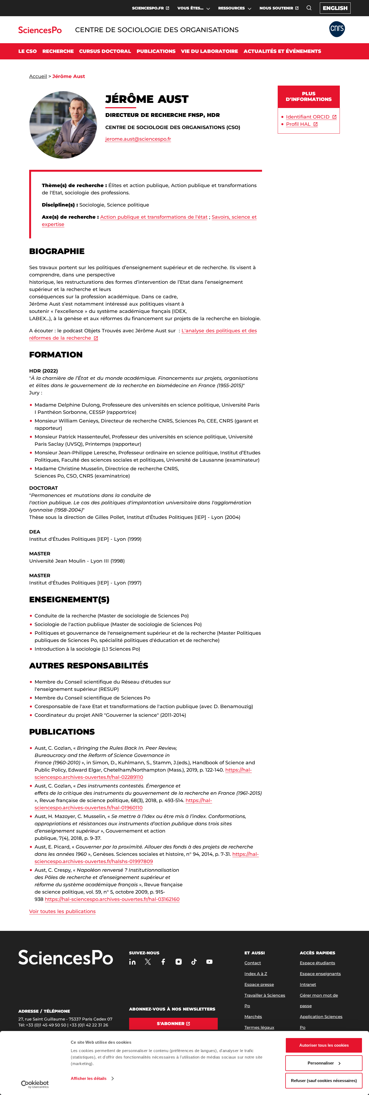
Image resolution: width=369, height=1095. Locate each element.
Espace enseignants (320, 973)
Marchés (253, 1016)
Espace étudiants (317, 962)
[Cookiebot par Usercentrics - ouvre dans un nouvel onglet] (35, 1084)
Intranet (308, 984)
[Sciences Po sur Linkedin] (132, 961)
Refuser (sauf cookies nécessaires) (324, 1080)
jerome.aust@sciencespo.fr (138, 139)
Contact (252, 962)
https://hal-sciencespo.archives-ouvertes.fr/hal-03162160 (112, 899)
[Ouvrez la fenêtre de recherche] (309, 8)
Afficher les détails (88, 1078)
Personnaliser (321, 1063)
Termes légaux (259, 1027)
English (335, 8)
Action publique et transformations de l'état (154, 217)
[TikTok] (194, 961)
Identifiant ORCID (308, 117)
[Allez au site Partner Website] (337, 29)
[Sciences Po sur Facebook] (163, 961)
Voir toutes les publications (62, 911)
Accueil (38, 76)
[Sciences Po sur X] (148, 961)
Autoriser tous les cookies (324, 1045)
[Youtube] (209, 961)
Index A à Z (255, 973)
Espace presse (259, 984)
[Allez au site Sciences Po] (39, 31)
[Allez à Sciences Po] (65, 958)
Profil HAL (298, 124)
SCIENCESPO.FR (148, 8)
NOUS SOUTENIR (276, 8)
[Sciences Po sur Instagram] (178, 961)
